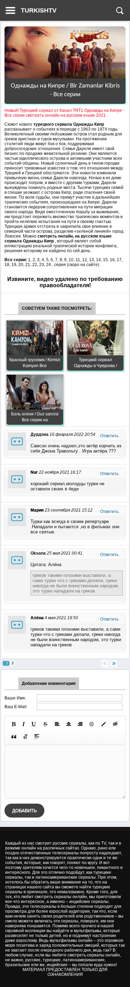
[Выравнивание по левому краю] (57, 724)
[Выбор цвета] (104, 724)
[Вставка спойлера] (37, 736)
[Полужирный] (13, 724)
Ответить (109, 435)
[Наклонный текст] (23, 724)
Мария (37, 510)
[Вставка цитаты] (14, 736)
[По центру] (69, 724)
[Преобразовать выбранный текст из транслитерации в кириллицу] (25, 736)
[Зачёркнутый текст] (45, 724)
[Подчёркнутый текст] (34, 724)
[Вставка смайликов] (92, 724)
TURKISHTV (39, 10)
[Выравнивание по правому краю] (80, 724)
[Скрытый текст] (115, 724)
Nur (34, 472)
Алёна (37, 617)
